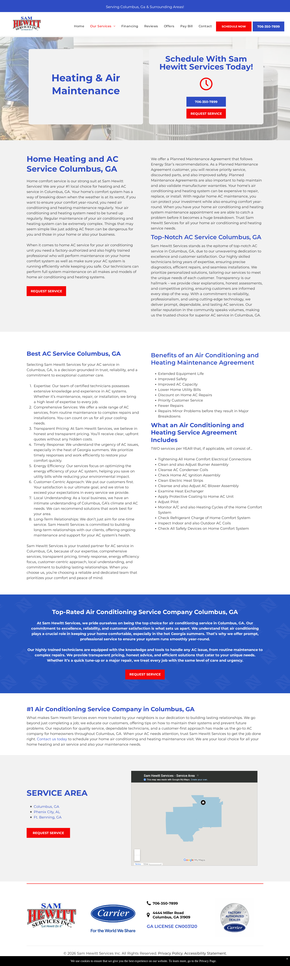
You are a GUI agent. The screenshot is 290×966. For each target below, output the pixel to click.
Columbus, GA (46, 806)
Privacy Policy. (170, 953)
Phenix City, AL (47, 812)
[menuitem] (76, 26)
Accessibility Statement (205, 953)
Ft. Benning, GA (48, 817)
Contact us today (52, 739)
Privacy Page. (207, 961)
